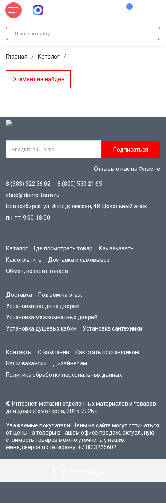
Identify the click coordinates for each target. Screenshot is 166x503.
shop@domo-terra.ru (33, 195)
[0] (125, 10)
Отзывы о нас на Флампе (127, 169)
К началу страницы (79, 471)
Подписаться (130, 149)
